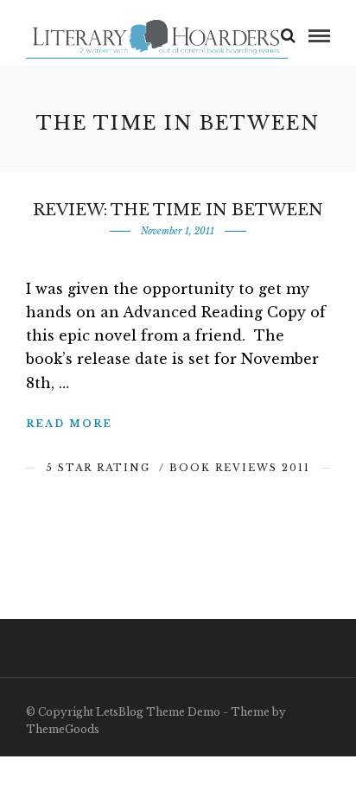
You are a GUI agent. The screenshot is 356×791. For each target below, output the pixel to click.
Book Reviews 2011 (239, 468)
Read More (69, 424)
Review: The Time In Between (178, 210)
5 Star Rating (98, 468)
